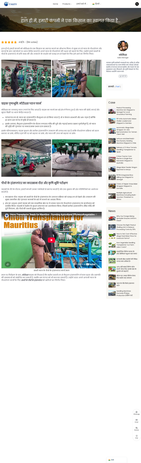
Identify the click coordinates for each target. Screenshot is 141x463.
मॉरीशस (25, 275)
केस (25, 18)
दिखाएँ (118, 87)
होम (22, 18)
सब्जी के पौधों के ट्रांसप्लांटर (31, 280)
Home (55, 4)
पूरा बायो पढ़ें (123, 76)
